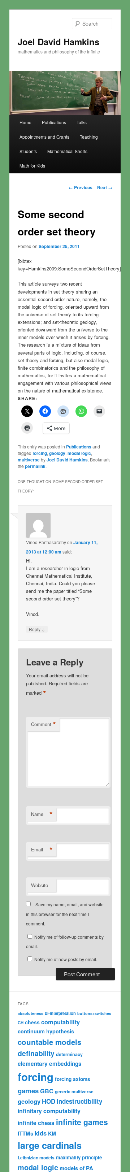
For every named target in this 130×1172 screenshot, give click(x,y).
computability (60, 1022)
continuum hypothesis (46, 1031)
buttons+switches (94, 1013)
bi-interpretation (60, 1013)
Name (42, 814)
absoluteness (30, 1013)
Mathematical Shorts (67, 151)
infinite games (82, 1121)
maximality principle (79, 1157)
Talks (82, 122)
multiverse (29, 459)
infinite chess (36, 1123)
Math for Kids (32, 165)
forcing (39, 453)
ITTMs (25, 1133)
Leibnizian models (36, 1157)
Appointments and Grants (44, 137)
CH (20, 1022)
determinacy (69, 1054)
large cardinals (50, 1145)
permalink (35, 466)
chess (32, 1022)
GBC (46, 1091)
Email (42, 849)
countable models (49, 1042)
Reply (37, 629)
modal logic (79, 453)
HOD (48, 1101)
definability (36, 1053)
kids (41, 1133)
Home (25, 122)
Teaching (89, 137)
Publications (54, 122)
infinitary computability (49, 1111)
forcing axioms (72, 1079)
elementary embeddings (50, 1064)
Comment (43, 724)
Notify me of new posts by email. (65, 959)
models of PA (76, 1168)
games (28, 1090)
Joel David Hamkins (58, 41)
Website (39, 885)
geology (57, 453)
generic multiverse (74, 1091)
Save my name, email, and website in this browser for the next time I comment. (65, 913)
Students (28, 151)
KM (52, 1133)
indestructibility (79, 1101)
